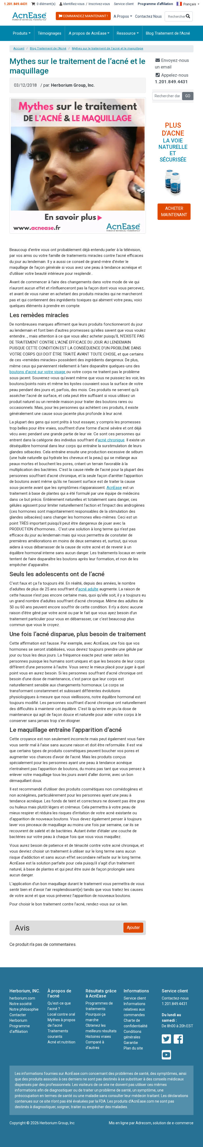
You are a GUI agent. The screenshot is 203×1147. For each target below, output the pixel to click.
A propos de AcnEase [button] (88, 33)
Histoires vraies (98, 1036)
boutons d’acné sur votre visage (38, 371)
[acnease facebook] (178, 1039)
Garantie (131, 1042)
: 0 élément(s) (45, 4)
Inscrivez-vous (99, 4)
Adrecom (143, 1123)
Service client (124, 4)
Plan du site (133, 1048)
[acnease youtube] (166, 1055)
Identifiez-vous (73, 4)
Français (190, 4)
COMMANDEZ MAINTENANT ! (85, 16)
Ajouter (133, 927)
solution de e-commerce (173, 1123)
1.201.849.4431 (15, 4)
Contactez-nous (175, 998)
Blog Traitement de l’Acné (168, 33)
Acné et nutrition (61, 1042)
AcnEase (114, 487)
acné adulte (88, 589)
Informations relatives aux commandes (134, 1009)
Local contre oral (61, 1014)
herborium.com (22, 998)
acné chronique (111, 440)
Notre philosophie (24, 1009)
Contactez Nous (148, 16)
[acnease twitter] (166, 1039)
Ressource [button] (126, 33)
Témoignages (49, 33)
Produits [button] (20, 33)
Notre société (21, 1004)
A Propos (121, 16)
